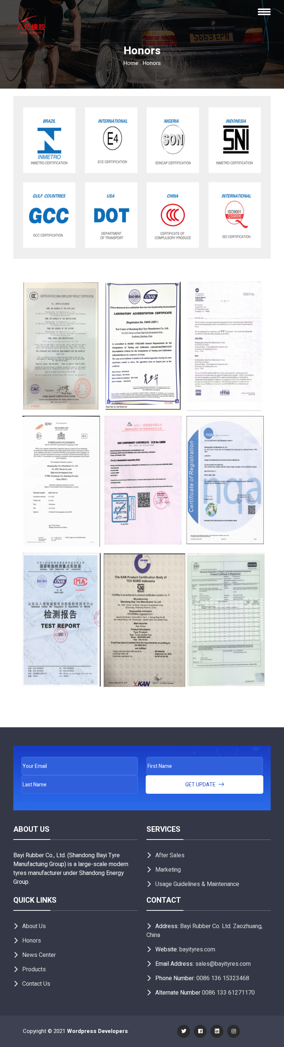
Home (130, 63)
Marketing (168, 869)
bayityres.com (197, 949)
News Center (39, 955)
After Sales (170, 855)
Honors (31, 940)
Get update (201, 785)
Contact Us (36, 983)
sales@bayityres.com (223, 964)
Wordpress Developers (97, 1031)
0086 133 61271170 (228, 992)
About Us (34, 926)
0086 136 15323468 (222, 978)
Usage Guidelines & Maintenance (197, 884)
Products (34, 969)
